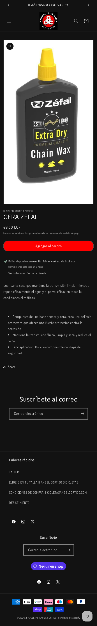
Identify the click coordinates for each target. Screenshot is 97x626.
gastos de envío (37, 233)
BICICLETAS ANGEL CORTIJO (41, 617)
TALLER (14, 472)
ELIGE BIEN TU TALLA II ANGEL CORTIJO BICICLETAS (43, 482)
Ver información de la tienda (27, 273)
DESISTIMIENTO (19, 502)
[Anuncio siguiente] (89, 5)
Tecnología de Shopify (68, 617)
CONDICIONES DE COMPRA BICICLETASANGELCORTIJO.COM (48, 492)
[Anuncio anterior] (8, 5)
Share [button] (12, 367)
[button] (9, 21)
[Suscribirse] (83, 413)
